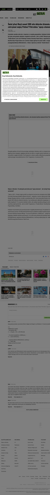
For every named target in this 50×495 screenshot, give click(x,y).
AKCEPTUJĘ (43, 99)
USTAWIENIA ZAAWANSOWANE (10, 99)
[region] (25, 86)
